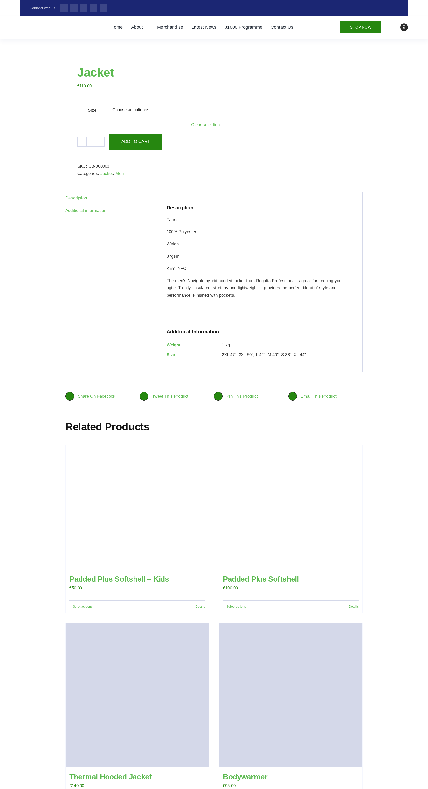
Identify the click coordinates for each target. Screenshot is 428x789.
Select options (82, 606)
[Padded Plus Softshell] (290, 507)
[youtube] (103, 8)
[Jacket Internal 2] (136, 46)
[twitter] (74, 8)
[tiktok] (93, 8)
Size (92, 110)
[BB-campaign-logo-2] (49, 23)
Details (200, 606)
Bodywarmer (245, 777)
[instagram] (83, 8)
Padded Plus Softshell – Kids (119, 579)
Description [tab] (76, 198)
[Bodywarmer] (290, 695)
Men (119, 173)
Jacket (106, 173)
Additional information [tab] (85, 210)
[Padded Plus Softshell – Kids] (137, 507)
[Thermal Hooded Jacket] (137, 695)
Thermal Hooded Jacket (110, 777)
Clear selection (205, 124)
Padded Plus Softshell (261, 579)
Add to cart (135, 141)
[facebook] (64, 8)
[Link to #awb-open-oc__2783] (404, 27)
